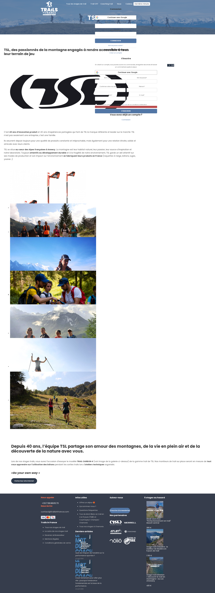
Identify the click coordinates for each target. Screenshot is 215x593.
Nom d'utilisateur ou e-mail (115, 22)
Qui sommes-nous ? (87, 506)
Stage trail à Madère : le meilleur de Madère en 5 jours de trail (157, 549)
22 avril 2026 (79, 558)
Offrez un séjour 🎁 (87, 502)
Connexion (126, 119)
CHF (172, 65)
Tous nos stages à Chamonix (91, 526)
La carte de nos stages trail (56, 531)
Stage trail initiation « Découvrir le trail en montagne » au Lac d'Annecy (155, 578)
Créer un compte (115, 53)
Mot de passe (116, 30)
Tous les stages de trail (76, 4)
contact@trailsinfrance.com (55, 511)
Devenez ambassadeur (54, 535)
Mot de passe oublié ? (115, 45)
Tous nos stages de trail (55, 527)
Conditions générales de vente (58, 543)
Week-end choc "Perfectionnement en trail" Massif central (158, 521)
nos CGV (124, 104)
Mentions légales (52, 539)
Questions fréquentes (88, 510)
